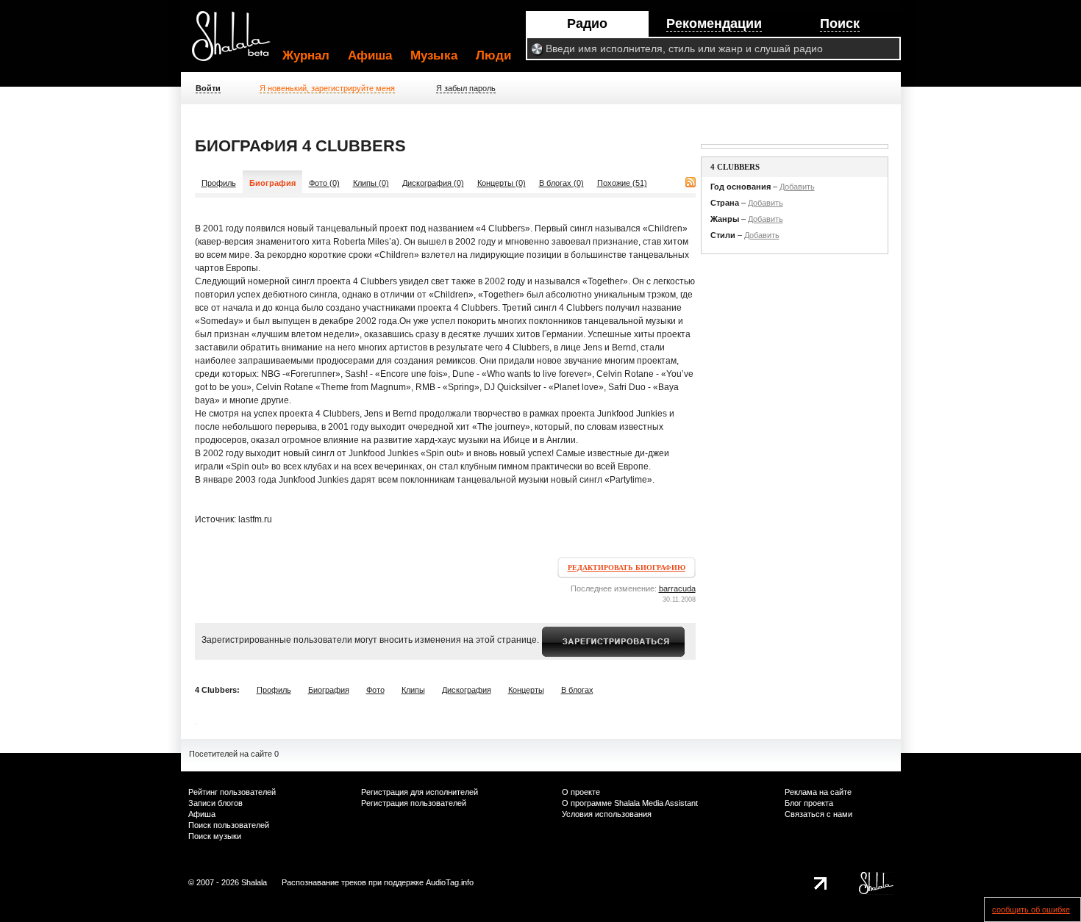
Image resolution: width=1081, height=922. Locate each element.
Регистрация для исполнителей (419, 792)
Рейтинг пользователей (232, 792)
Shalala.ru (237, 42)
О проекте (581, 792)
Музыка (433, 55)
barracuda (677, 588)
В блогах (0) (561, 183)
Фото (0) (324, 183)
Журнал (305, 55)
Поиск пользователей (228, 825)
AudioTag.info (450, 882)
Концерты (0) (501, 183)
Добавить (797, 186)
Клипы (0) (371, 183)
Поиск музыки (214, 836)
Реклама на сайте (818, 792)
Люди (493, 55)
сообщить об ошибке (1031, 909)
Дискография (466, 689)
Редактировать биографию (626, 567)
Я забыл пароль (466, 88)
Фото (375, 689)
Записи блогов (215, 803)
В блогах (577, 689)
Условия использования (607, 814)
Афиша (370, 55)
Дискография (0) (433, 183)
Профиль (218, 183)
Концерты (526, 689)
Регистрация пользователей (413, 803)
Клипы (413, 689)
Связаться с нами (818, 814)
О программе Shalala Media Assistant (630, 803)
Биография (328, 689)
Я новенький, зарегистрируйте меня (327, 88)
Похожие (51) (622, 183)
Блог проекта (809, 803)
